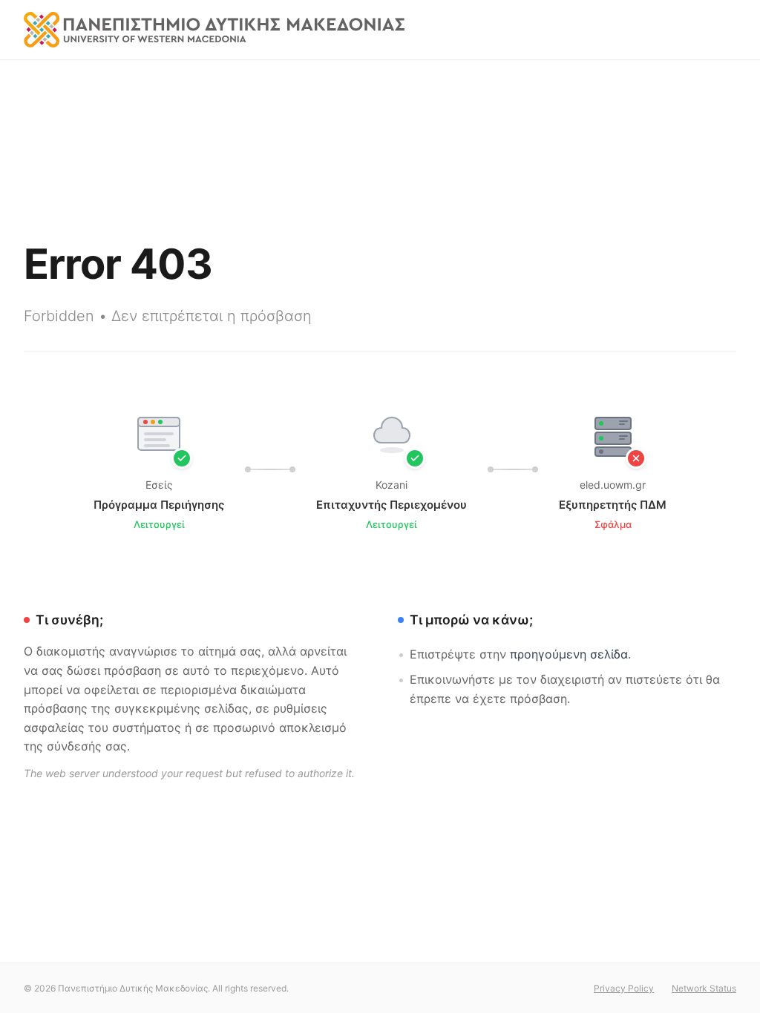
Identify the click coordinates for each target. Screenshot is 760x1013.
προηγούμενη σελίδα (569, 654)
